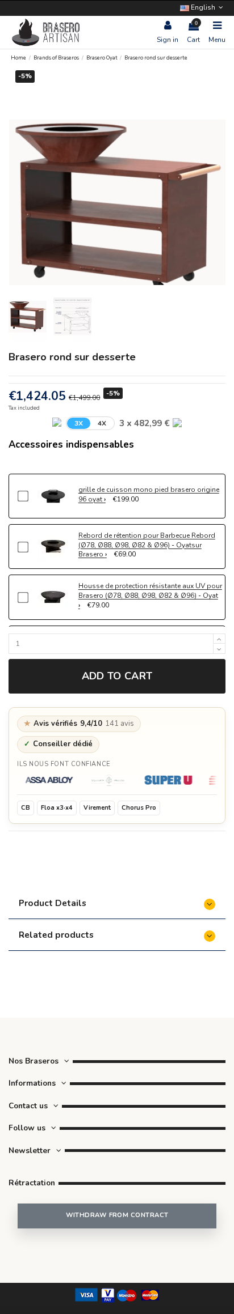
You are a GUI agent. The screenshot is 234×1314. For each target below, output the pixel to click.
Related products (56, 935)
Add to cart (117, 676)
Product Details (52, 903)
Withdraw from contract (117, 1215)
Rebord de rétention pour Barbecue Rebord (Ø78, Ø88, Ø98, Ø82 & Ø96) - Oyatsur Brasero (146, 545)
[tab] (117, 904)
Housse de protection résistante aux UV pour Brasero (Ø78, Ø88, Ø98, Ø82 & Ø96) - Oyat (150, 590)
